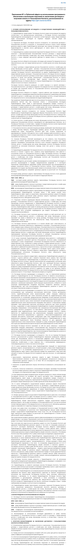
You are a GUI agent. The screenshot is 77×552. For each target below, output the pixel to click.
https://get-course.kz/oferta (41, 20)
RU (65, 3)
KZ (62, 3)
